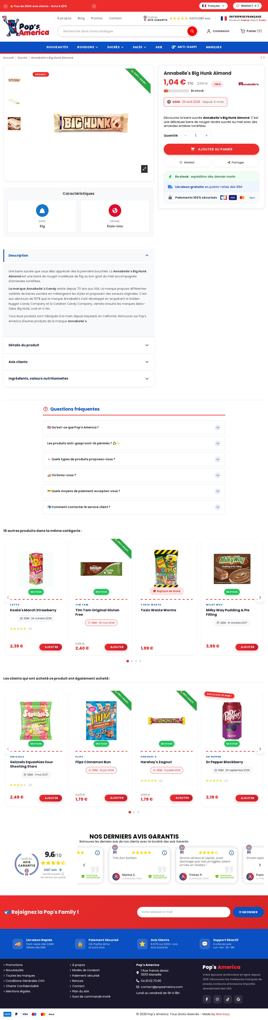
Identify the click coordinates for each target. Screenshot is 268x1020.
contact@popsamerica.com (162, 987)
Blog (81, 18)
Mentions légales (18, 991)
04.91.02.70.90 (151, 981)
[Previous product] (261, 58)
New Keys (222, 1014)
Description (18, 255)
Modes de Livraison (86, 970)
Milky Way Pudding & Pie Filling (227, 612)
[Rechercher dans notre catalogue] (192, 31)
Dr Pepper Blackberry (224, 762)
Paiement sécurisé (85, 976)
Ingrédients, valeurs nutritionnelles (38, 378)
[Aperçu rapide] (41, 597)
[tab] (78, 255)
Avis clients (18, 362)
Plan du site (80, 991)
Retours (77, 981)
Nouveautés (14, 970)
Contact (115, 18)
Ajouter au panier (215, 149)
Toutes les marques (20, 976)
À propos (64, 18)
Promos (97, 18)
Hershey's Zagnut (156, 762)
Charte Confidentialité (22, 986)
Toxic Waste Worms (158, 610)
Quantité (171, 136)
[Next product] (264, 58)
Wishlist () (250, 6)
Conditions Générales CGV (25, 981)
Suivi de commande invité (91, 997)
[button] (127, 661)
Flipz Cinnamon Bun (93, 762)
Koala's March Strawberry (33, 610)
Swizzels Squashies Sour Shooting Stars (31, 764)
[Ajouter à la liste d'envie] (31, 597)
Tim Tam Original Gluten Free (97, 612)
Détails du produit (24, 345)
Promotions (14, 965)
